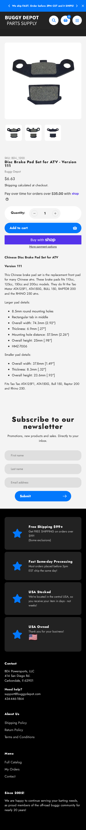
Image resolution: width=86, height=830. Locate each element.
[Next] (77, 6)
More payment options (43, 246)
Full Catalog (13, 762)
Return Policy (14, 729)
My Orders (12, 769)
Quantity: (18, 212)
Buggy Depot (13, 171)
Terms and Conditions (19, 737)
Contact (10, 776)
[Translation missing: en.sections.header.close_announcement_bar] (83, 6)
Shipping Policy (16, 722)
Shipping (11, 185)
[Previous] (9, 6)
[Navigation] (77, 20)
